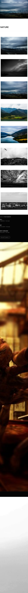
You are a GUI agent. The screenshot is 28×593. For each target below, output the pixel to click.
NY (1, 225)
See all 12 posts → (5, 237)
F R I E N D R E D (5, 2)
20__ (1, 219)
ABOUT (20, 2)
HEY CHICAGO (4, 231)
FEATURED (14, 2)
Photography (7, 216)
